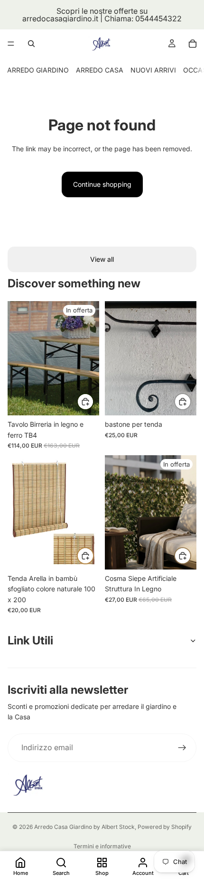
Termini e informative (102, 846)
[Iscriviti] (182, 748)
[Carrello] (192, 43)
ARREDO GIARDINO (38, 70)
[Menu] (11, 44)
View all (102, 259)
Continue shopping (102, 184)
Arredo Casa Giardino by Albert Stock (84, 826)
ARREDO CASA (99, 70)
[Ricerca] (31, 43)
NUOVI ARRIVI (153, 70)
